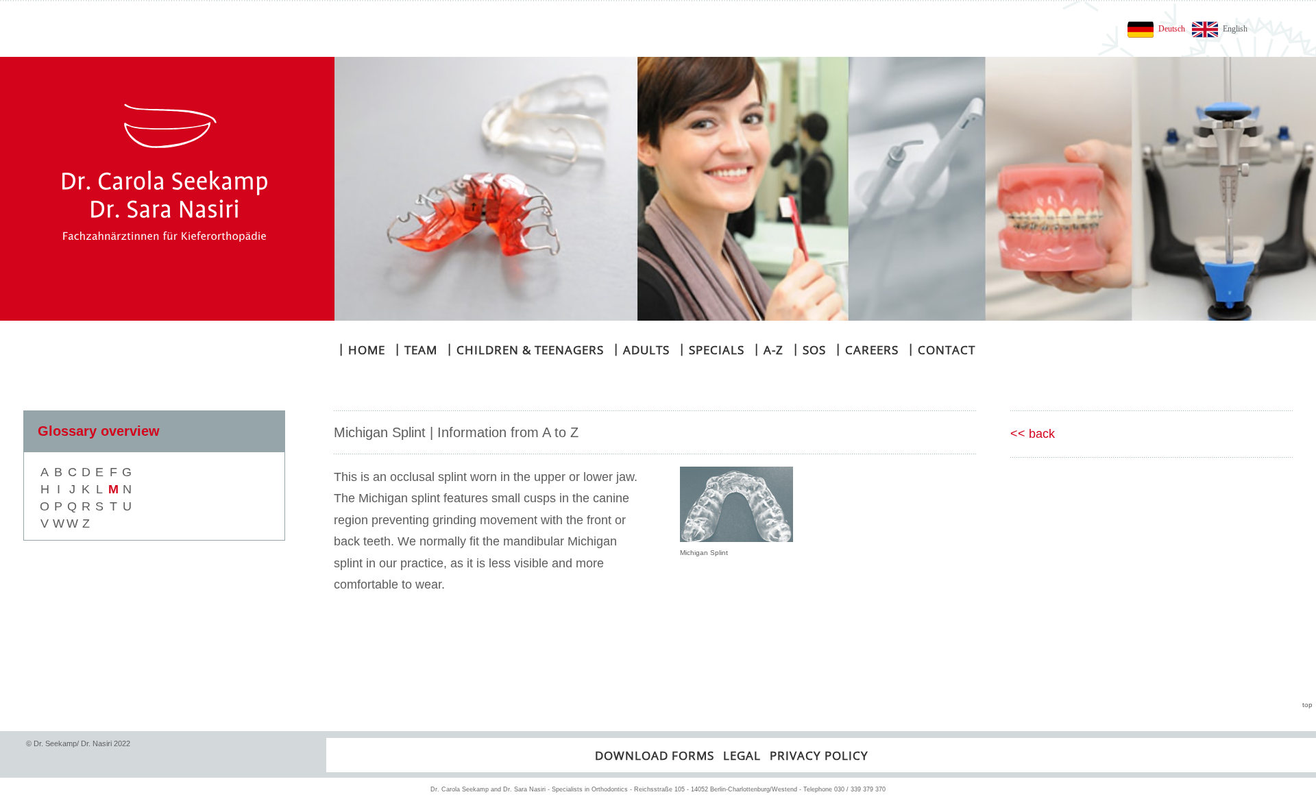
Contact (941, 349)
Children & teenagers (525, 349)
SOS (809, 349)
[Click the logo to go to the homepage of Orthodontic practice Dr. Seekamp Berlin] (167, 189)
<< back (1032, 434)
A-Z (768, 349)
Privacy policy (819, 755)
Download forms (654, 755)
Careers (867, 349)
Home (361, 349)
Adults (641, 349)
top (1307, 704)
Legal (742, 755)
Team (415, 349)
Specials (711, 349)
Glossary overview (99, 431)
